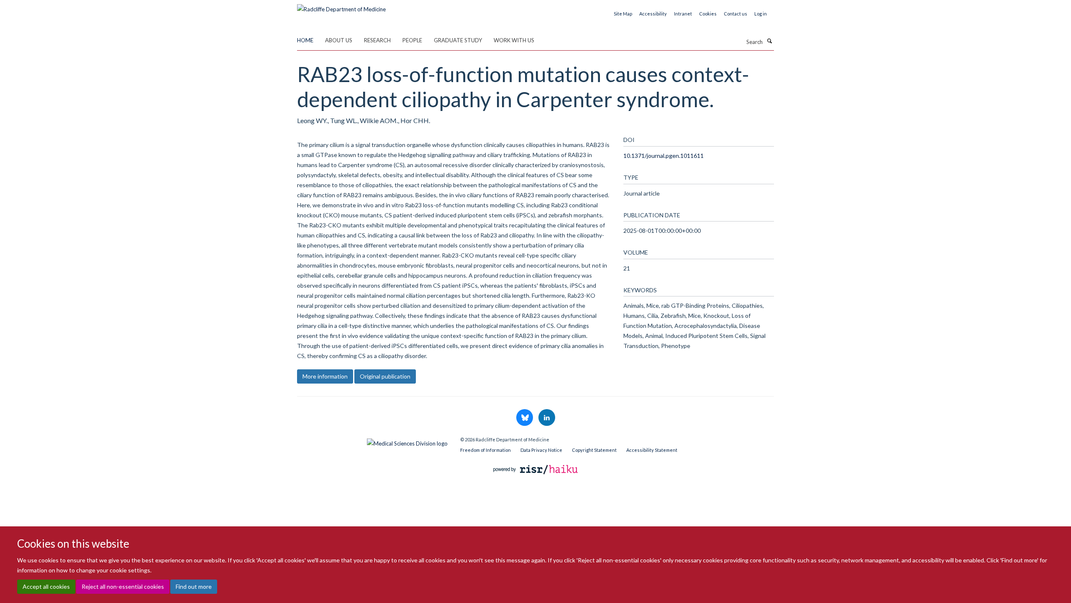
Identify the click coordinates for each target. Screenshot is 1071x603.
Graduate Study (458, 40)
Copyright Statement (594, 450)
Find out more (194, 586)
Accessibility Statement (651, 450)
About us (338, 40)
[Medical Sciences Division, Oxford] (372, 441)
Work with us (514, 40)
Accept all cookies (46, 586)
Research (377, 40)
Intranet (683, 13)
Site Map (623, 13)
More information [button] (325, 376)
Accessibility (653, 13)
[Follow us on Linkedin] (546, 418)
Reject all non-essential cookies (123, 586)
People (412, 40)
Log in (760, 13)
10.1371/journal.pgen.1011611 (663, 155)
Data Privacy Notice (541, 450)
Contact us (735, 13)
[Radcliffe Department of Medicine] (341, 6)
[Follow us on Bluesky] (525, 418)
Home (305, 40)
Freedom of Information (485, 450)
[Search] (769, 41)
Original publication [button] (385, 376)
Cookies (708, 13)
